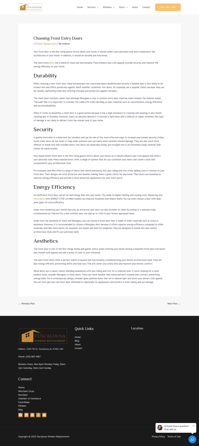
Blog (77, 340)
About (135, 7)
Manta (21, 387)
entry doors (39, 198)
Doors (122, 7)
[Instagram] (44, 415)
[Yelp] (38, 415)
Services (91, 7)
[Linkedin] (26, 415)
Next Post (173, 303)
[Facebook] (20, 415)
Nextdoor (23, 394)
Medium (22, 405)
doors (52, 62)
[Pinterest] (32, 415)
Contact (146, 7)
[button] (168, 7)
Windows (107, 7)
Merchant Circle (26, 391)
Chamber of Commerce (29, 398)
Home (80, 7)
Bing (20, 409)
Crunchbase (24, 402)
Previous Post (27, 303)
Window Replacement (46, 43)
